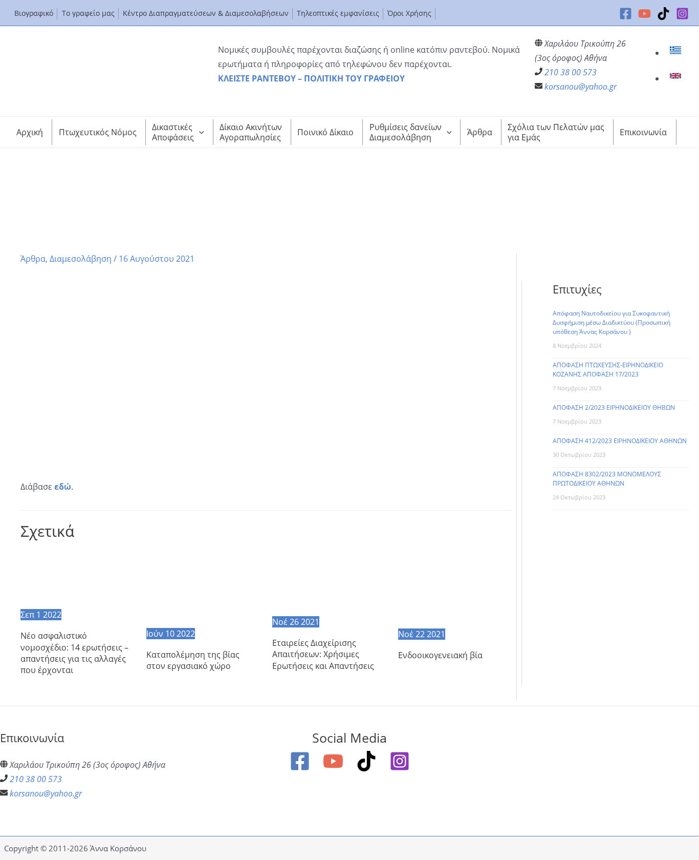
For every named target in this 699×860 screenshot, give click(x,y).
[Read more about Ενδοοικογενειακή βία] (454, 588)
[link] (677, 52)
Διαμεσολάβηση (81, 258)
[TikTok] (663, 13)
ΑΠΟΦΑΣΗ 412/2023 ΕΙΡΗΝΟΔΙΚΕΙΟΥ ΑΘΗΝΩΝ (620, 440)
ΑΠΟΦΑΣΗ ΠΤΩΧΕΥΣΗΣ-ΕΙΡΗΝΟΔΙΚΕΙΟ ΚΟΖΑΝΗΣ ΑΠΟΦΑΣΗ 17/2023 (608, 370)
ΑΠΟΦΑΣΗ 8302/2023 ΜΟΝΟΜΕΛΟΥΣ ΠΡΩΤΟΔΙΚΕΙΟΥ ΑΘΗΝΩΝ (607, 479)
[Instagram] (682, 13)
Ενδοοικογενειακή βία (440, 655)
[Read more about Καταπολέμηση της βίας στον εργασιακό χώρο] (202, 588)
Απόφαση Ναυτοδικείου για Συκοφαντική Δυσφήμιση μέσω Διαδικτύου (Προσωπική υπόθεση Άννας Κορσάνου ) (611, 322)
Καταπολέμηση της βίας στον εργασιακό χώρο (192, 660)
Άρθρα (33, 258)
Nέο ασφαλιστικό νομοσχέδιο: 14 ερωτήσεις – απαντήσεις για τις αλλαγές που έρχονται (74, 653)
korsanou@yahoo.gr (580, 86)
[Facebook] (625, 13)
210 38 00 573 (570, 72)
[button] (199, 132)
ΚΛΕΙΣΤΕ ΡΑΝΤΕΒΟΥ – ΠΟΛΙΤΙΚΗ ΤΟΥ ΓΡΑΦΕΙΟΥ (311, 78)
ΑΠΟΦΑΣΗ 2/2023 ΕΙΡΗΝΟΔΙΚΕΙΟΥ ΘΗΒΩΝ (614, 407)
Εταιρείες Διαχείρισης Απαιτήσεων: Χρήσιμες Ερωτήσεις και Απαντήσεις (323, 654)
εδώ (62, 486)
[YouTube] (644, 13)
